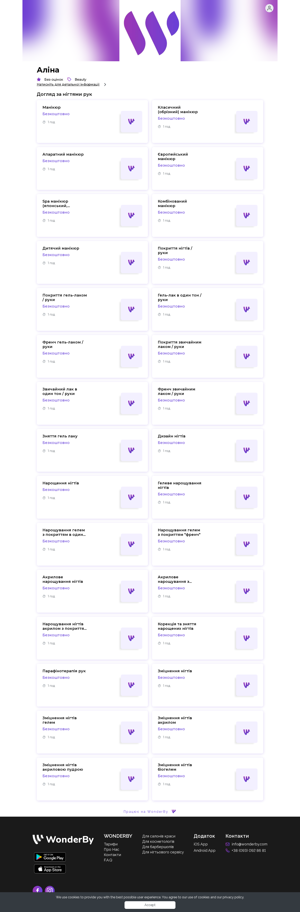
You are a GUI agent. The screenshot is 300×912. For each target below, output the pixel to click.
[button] (269, 8)
